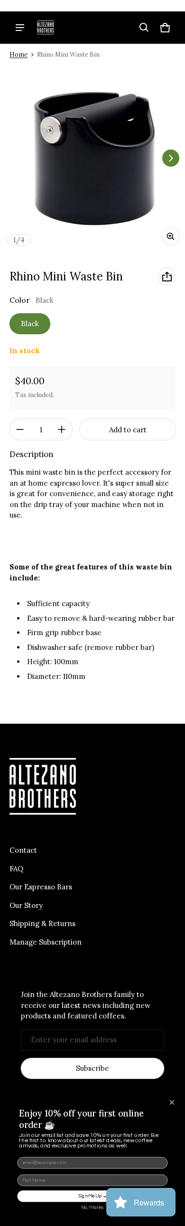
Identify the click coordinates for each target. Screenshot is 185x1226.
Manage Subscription (45, 942)
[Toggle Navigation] (19, 27)
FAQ (16, 868)
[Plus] (61, 429)
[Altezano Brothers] (45, 27)
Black (30, 323)
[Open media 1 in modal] (92, 158)
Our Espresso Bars (40, 886)
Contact (23, 850)
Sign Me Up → (92, 1196)
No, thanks (92, 1207)
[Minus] (19, 429)
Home (18, 54)
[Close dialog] (172, 1102)
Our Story (26, 905)
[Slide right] (170, 158)
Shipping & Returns (42, 923)
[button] (144, 27)
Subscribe (92, 1068)
